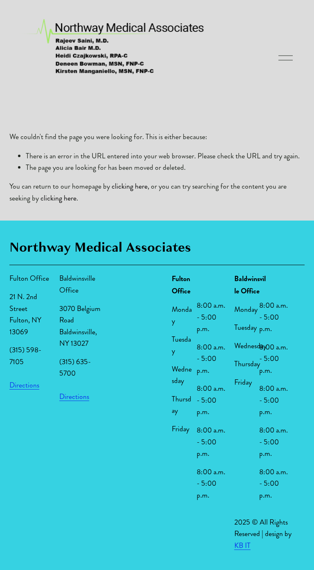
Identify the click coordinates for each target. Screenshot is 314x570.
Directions (24, 385)
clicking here (130, 186)
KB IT (242, 546)
